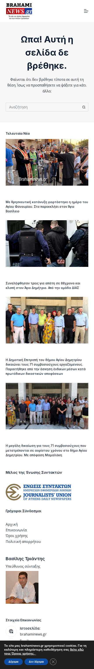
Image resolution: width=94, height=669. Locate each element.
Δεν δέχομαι (36, 662)
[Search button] (84, 107)
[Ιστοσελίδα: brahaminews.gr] (11, 631)
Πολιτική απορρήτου (23, 541)
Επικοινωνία (16, 530)
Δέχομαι (13, 662)
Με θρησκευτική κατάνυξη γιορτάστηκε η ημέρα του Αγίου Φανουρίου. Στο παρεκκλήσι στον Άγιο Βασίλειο (47, 206)
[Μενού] (86, 11)
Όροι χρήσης (17, 535)
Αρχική (12, 524)
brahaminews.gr (33, 634)
